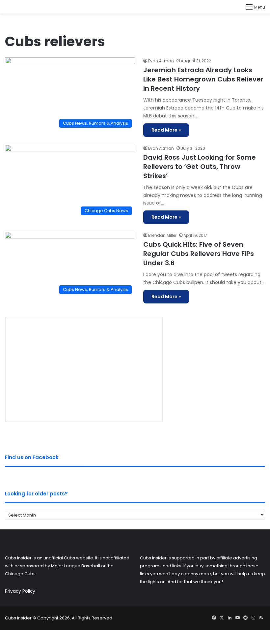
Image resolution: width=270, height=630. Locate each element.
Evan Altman (161, 61)
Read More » (166, 130)
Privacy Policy (20, 591)
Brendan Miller (162, 235)
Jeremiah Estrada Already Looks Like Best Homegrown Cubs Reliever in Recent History (203, 79)
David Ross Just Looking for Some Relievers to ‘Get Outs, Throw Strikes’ (199, 166)
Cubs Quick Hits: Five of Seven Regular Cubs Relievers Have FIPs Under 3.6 (198, 254)
